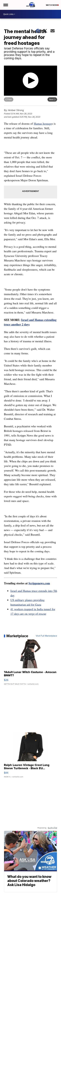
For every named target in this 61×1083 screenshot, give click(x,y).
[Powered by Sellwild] (52, 828)
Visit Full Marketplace (46, 636)
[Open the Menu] (5, 5)
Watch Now (51, 5)
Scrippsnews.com (39, 583)
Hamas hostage (43, 123)
